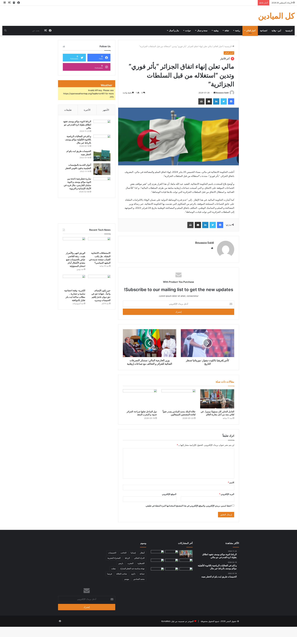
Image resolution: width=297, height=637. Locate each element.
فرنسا (109, 574)
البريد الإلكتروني (226, 494)
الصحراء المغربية (114, 558)
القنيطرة (141, 563)
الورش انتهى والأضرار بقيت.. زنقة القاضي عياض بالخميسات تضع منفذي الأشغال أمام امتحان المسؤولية (75, 259)
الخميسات (112, 553)
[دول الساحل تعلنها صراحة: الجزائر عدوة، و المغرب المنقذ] (140, 398)
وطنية (216, 30)
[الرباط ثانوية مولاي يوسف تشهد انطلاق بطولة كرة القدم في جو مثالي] (101, 125)
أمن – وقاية (276, 30)
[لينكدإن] (216, 101)
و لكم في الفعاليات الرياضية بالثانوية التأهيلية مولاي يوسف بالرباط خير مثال (78, 139)
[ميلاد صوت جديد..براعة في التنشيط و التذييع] (171, 571)
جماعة (142, 574)
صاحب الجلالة (121, 574)
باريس (120, 563)
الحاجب (123, 553)
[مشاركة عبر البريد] (209, 101)
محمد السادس (138, 579)
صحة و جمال (202, 30)
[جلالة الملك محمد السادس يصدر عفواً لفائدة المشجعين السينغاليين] (178, 398)
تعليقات (68, 109)
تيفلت (113, 568)
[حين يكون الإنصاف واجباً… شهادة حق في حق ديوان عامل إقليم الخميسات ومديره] (99, 281)
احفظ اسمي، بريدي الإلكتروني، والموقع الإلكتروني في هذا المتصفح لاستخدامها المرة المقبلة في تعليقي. (188, 505)
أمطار (142, 553)
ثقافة (227, 30)
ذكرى (133, 574)
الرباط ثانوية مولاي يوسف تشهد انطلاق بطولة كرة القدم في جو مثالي (77, 124)
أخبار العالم (251, 30)
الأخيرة (87, 109)
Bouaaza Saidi (222, 93)
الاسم (231, 482)
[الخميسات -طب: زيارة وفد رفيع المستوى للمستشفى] (157, 562)
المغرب (130, 563)
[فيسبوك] (231, 101)
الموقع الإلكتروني (169, 494)
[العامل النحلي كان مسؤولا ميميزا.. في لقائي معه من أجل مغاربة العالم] (217, 398)
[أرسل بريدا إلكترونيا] (214, 93)
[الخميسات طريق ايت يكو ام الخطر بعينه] (101, 155)
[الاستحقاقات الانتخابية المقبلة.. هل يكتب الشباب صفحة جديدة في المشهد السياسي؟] (99, 243)
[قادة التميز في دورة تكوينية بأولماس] (157, 571)
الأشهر (106, 109)
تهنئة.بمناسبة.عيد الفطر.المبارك (132, 568)
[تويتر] (224, 101)
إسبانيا (133, 553)
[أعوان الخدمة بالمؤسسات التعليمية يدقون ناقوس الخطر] (101, 169)
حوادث (188, 30)
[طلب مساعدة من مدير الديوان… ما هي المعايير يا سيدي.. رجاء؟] (186, 571)
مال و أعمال (174, 30)
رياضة (237, 30)
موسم (126, 579)
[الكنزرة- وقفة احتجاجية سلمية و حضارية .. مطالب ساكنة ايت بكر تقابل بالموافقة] (74, 281)
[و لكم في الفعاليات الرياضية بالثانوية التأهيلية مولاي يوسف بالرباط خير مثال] (101, 140)
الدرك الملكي (139, 558)
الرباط (127, 558)
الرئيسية (289, 30)
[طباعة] (201, 101)
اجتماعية (263, 30)
